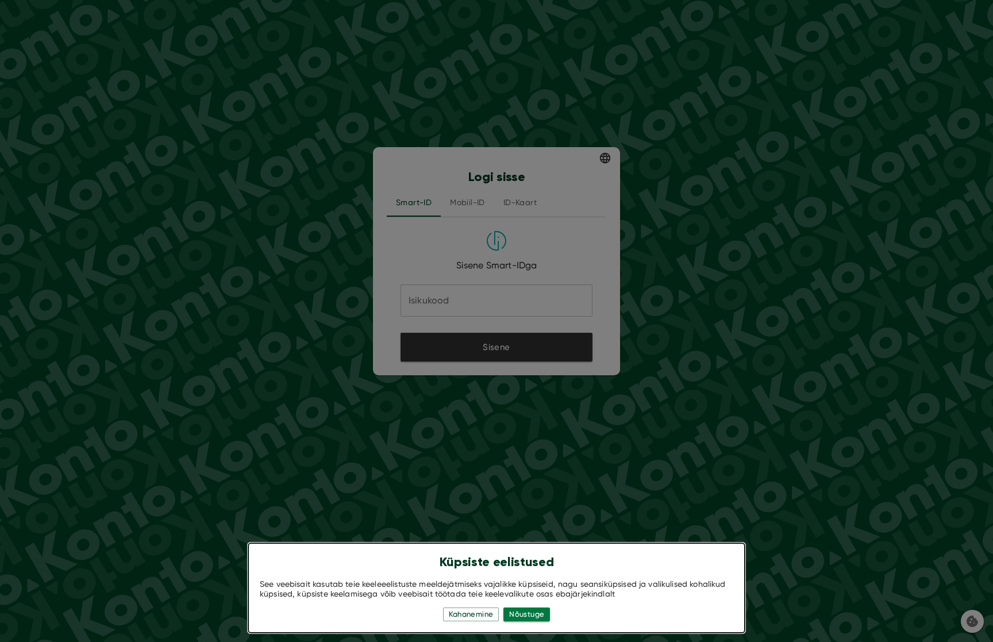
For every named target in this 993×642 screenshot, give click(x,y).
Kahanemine (471, 614)
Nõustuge (526, 614)
